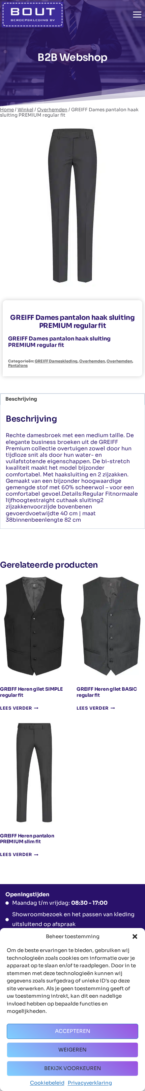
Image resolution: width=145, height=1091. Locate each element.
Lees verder (16, 708)
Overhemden (92, 361)
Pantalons (18, 365)
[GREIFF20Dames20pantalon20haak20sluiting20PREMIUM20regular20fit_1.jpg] (72, 205)
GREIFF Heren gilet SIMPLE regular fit (31, 692)
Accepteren (72, 1031)
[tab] (72, 279)
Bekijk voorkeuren (72, 1068)
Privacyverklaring (90, 1083)
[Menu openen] (137, 14)
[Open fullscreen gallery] (133, 280)
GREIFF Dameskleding (56, 361)
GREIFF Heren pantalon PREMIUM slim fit (27, 839)
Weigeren (72, 1049)
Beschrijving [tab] (21, 399)
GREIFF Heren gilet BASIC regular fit (107, 692)
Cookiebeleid (47, 1083)
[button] (135, 936)
